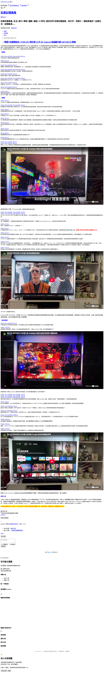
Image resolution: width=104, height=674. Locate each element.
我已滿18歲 (4, 670)
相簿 (5, 31)
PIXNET (40, 651)
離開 (9, 670)
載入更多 (3, 536)
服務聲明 (67, 651)
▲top (2, 533)
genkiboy (3, 514)
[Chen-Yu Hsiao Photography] (1, 594)
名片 (5, 35)
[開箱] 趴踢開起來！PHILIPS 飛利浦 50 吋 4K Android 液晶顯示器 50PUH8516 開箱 (40, 42)
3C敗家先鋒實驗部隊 (17, 530)
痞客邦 (12, 524)
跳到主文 (3, 17)
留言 (15, 524)
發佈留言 (3, 546)
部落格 (6, 33)
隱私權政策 (61, 651)
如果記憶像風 (8, 12)
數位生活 (14, 28)
